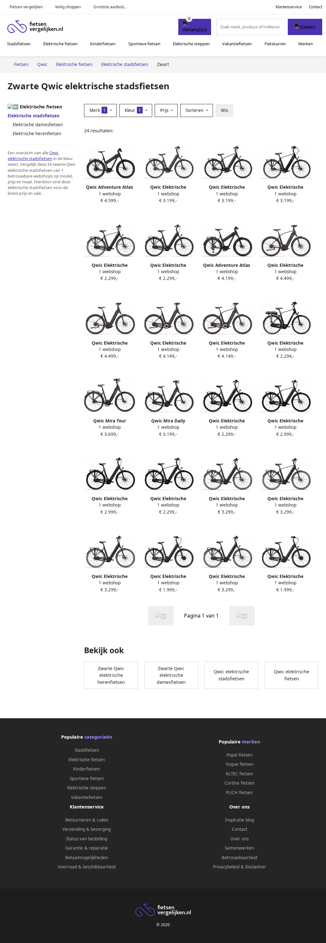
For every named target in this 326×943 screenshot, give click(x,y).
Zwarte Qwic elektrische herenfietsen (111, 675)
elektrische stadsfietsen (30, 158)
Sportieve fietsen (144, 44)
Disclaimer (255, 867)
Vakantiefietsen (237, 44)
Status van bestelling (86, 839)
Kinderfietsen (103, 44)
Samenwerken (239, 848)
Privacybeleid (226, 867)
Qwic (54, 153)
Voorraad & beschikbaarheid (87, 867)
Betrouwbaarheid (239, 857)
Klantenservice (289, 6)
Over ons (239, 839)
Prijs (165, 110)
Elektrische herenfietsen (37, 133)
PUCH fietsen (239, 792)
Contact (315, 6)
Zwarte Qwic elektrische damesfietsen (171, 675)
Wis (224, 110)
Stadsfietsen (19, 44)
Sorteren (195, 110)
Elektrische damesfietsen (38, 125)
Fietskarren (275, 44)
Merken (305, 44)
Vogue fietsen (239, 764)
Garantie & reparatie (86, 848)
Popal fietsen (239, 755)
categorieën (98, 737)
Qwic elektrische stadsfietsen (231, 675)
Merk (97, 110)
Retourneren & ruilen (86, 820)
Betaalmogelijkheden (86, 857)
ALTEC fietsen (239, 774)
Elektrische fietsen (60, 44)
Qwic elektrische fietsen (291, 675)
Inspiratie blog (239, 820)
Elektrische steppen (191, 44)
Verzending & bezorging (86, 829)
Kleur (133, 110)
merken (251, 742)
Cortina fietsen (239, 783)
